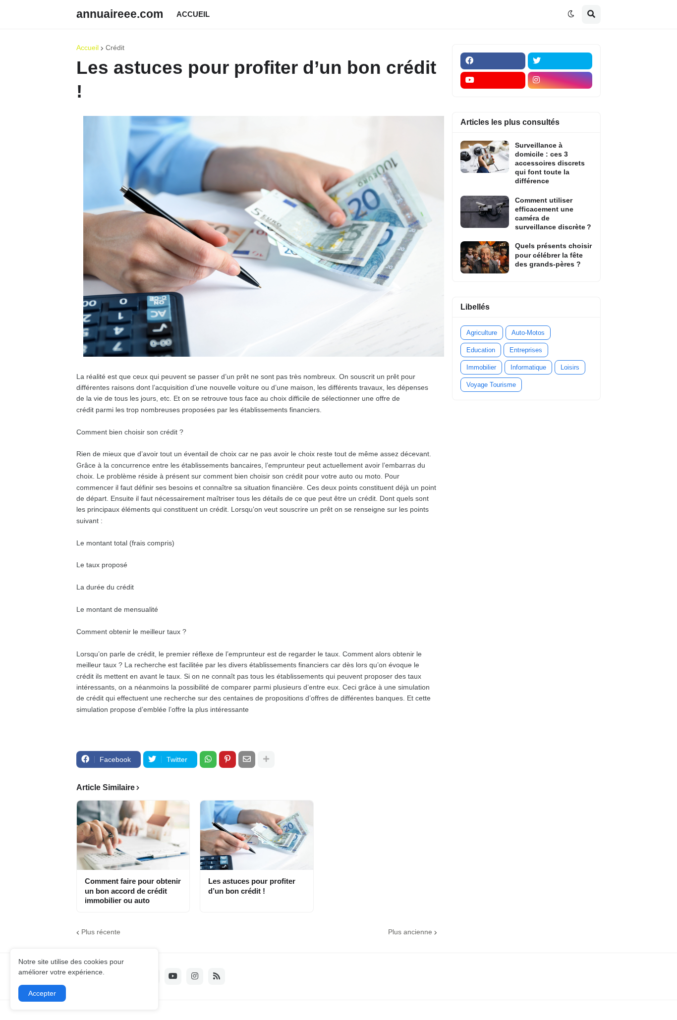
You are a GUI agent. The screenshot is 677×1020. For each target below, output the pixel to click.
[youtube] (492, 80)
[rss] (216, 976)
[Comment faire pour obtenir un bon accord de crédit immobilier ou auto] (133, 835)
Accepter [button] (42, 993)
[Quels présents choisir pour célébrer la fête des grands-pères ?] (484, 257)
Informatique (528, 367)
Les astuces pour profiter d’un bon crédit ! (251, 886)
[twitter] (560, 61)
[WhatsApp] (208, 759)
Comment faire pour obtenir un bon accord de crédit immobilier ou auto (133, 891)
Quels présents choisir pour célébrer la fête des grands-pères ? (553, 255)
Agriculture (481, 332)
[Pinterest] (227, 759)
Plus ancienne (410, 932)
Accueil (87, 47)
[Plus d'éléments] (266, 759)
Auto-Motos (528, 332)
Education (480, 350)
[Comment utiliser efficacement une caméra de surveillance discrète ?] (484, 212)
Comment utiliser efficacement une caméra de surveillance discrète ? (553, 213)
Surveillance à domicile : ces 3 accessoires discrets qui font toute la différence (550, 163)
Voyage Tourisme (491, 384)
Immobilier (481, 367)
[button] (571, 14)
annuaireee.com (119, 13)
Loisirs (570, 367)
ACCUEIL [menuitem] (193, 14)
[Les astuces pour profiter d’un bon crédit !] (256, 835)
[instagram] (560, 80)
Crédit (115, 47)
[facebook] (492, 61)
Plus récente (100, 932)
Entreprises (525, 350)
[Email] (246, 759)
